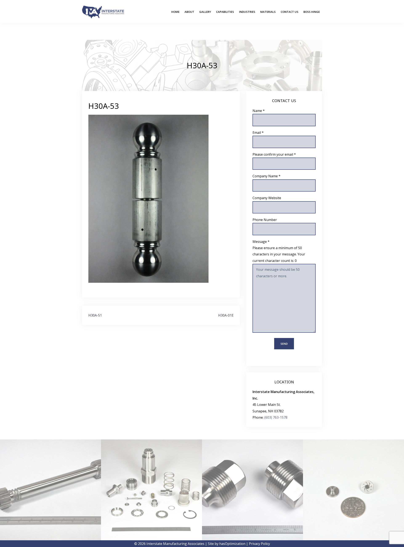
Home (175, 12)
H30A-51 (95, 315)
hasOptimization (232, 543)
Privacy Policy (259, 543)
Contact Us (289, 12)
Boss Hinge (311, 12)
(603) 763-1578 (275, 417)
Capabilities (225, 12)
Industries (247, 12)
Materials (268, 12)
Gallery (205, 12)
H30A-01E (226, 315)
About (189, 12)
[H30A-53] (148, 198)
